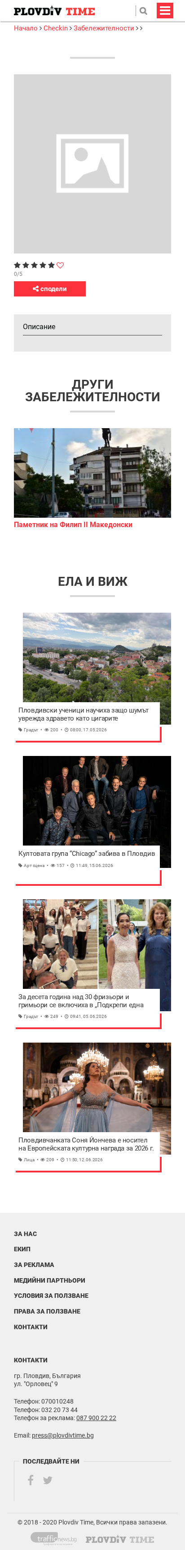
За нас (25, 1233)
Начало (27, 28)
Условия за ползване (51, 1295)
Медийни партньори (49, 1280)
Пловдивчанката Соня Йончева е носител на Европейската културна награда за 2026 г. (86, 1144)
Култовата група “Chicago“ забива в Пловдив (86, 854)
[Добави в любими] (60, 265)
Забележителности (104, 28)
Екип (22, 1249)
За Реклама (34, 1264)
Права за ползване (47, 1311)
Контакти (31, 1327)
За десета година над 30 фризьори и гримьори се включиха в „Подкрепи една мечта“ (80, 1001)
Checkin (56, 28)
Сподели (53, 289)
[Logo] (54, 10)
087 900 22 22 (96, 1417)
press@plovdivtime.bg (63, 1435)
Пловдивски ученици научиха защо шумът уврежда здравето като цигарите (83, 714)
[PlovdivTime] (57, 1537)
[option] (92, 478)
